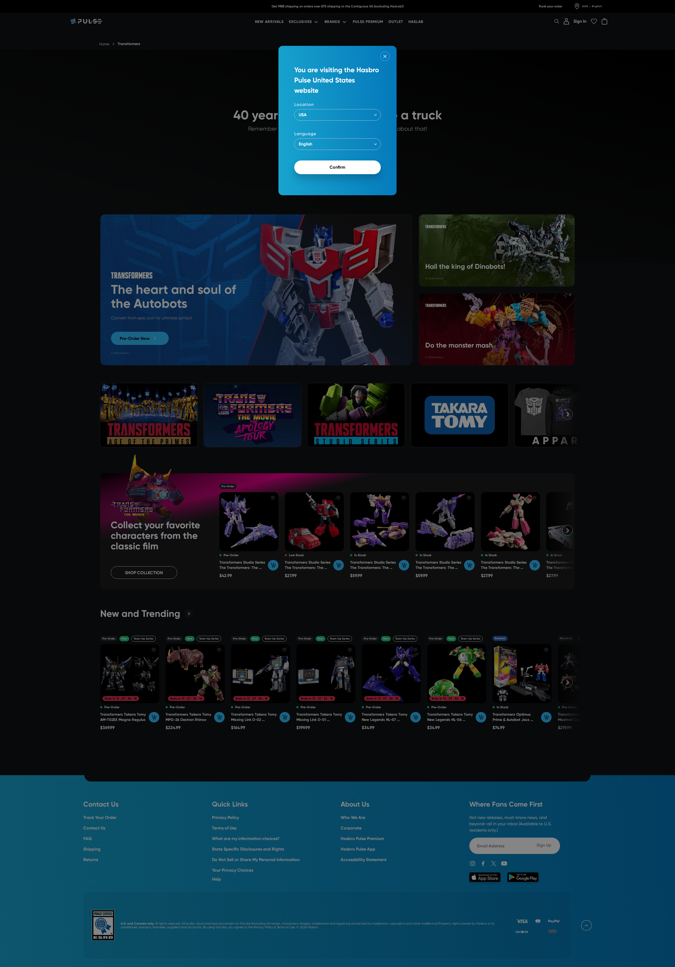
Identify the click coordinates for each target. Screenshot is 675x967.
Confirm (337, 167)
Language (305, 133)
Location (304, 104)
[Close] (385, 56)
